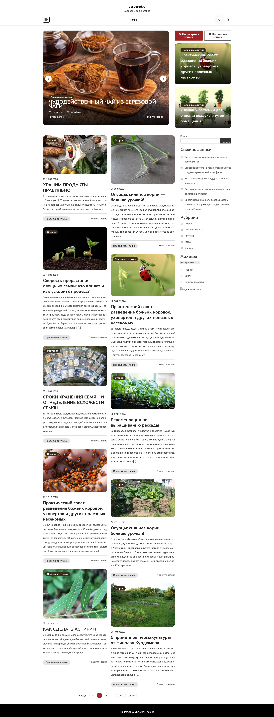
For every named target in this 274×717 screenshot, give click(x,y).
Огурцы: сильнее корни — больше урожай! (138, 197)
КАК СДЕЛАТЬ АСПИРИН (69, 629)
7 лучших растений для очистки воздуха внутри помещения (202, 116)
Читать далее (56, 116)
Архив (133, 19)
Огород (119, 140)
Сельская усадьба (194, 282)
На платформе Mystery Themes (137, 711)
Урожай (51, 140)
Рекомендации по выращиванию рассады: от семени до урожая (208, 191)
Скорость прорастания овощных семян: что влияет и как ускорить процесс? (73, 286)
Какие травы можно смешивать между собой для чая (206, 159)
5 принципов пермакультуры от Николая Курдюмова (141, 640)
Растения (52, 350)
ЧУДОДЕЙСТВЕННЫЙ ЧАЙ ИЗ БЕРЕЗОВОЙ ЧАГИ (102, 104)
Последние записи (219, 36)
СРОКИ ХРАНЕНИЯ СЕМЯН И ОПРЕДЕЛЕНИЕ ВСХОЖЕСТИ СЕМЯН (73, 402)
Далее (131, 695)
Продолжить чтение (57, 218)
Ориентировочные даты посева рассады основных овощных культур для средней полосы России (207, 204)
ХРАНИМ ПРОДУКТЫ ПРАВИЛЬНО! (65, 187)
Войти (188, 276)
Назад (82, 695)
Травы (188, 242)
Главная (189, 269)
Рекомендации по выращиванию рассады (135, 422)
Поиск (183, 136)
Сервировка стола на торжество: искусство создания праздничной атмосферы (208, 170)
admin (77, 112)
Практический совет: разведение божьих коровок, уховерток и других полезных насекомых (200, 66)
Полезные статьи (61, 97)
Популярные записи (190, 36)
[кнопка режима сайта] (219, 19)
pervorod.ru (137, 6)
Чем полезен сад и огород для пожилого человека (206, 180)
